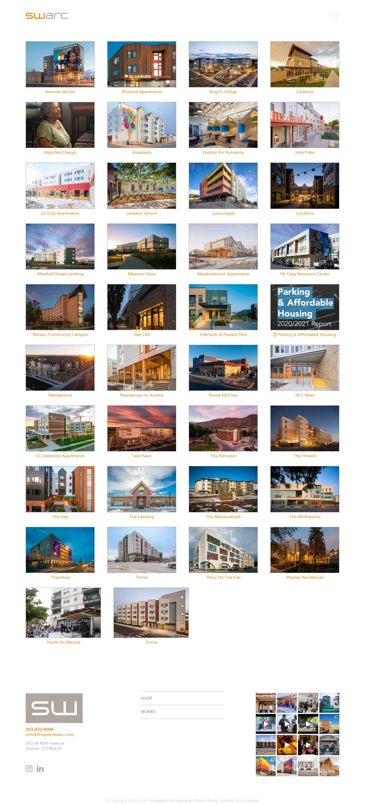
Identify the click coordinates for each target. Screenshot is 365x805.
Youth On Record (63, 642)
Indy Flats (304, 152)
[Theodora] (60, 529)
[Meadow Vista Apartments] (142, 225)
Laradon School (141, 213)
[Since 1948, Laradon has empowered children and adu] (329, 745)
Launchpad (223, 213)
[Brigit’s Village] (223, 43)
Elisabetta (141, 152)
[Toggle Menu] (335, 16)
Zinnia (151, 642)
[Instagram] (29, 768)
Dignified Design (60, 152)
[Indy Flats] (305, 104)
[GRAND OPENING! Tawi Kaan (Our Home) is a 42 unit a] (266, 703)
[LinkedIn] (40, 768)
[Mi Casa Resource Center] (305, 225)
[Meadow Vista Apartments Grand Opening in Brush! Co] (287, 703)
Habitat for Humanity (223, 152)
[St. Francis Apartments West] (305, 347)
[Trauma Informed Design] (60, 104)
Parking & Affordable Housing (306, 334)
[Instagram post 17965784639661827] (287, 745)
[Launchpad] (223, 164)
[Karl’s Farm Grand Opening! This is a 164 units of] (308, 703)
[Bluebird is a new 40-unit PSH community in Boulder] (266, 745)
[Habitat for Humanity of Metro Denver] (223, 104)
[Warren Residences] (305, 529)
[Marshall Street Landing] (60, 225)
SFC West (304, 395)
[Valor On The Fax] (223, 529)
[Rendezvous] (60, 347)
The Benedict (223, 455)
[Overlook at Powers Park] (223, 286)
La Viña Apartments (60, 213)
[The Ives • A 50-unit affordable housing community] (329, 703)
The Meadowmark (223, 516)
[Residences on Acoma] (142, 347)
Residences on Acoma (141, 395)
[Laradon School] (142, 164)
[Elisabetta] (142, 104)
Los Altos (305, 213)
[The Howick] (305, 407)
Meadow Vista (142, 273)
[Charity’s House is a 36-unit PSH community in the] (287, 766)
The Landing (141, 516)
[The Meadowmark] (223, 468)
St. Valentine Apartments (60, 455)
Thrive (142, 577)
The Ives (60, 516)
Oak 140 (141, 334)
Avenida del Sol (60, 91)
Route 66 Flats (223, 395)
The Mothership (305, 516)
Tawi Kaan (142, 455)
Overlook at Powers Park (223, 334)
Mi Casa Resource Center (304, 273)
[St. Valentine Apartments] (60, 407)
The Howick (305, 455)
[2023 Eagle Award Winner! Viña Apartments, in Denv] (266, 766)
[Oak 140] (142, 286)
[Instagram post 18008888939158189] (308, 724)
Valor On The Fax (223, 577)
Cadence (304, 91)
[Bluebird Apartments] (142, 43)
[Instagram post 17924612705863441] (287, 724)
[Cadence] (305, 43)
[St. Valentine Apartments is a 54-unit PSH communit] (329, 724)
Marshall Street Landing (60, 273)
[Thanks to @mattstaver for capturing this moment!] (266, 724)
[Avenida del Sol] (60, 43)
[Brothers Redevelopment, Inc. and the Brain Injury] (308, 766)
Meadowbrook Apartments (223, 273)
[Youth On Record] (63, 589)
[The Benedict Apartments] (223, 407)
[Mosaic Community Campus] (60, 286)
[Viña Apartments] (60, 164)
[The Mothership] (305, 468)
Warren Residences (305, 577)
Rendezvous (60, 395)
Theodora (60, 577)
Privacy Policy (206, 800)
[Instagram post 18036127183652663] (308, 745)
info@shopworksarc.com (50, 734)
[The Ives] (60, 468)
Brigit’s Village (223, 91)
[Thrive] (142, 529)
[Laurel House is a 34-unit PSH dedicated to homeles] (329, 766)
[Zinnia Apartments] (151, 589)
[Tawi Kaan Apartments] (142, 407)
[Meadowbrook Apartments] (223, 225)
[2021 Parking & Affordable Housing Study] (305, 286)
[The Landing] (142, 468)
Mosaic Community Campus (60, 334)
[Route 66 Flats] (223, 347)
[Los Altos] (305, 164)
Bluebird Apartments (142, 91)
